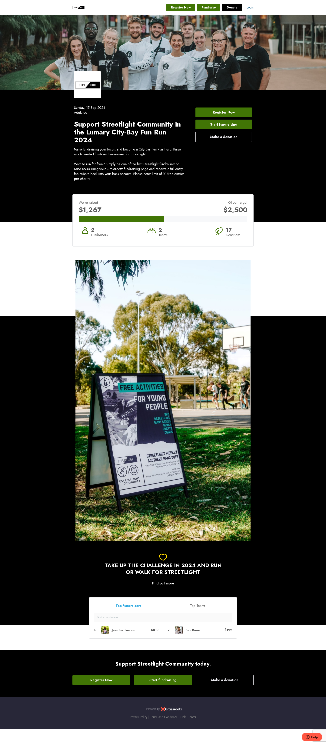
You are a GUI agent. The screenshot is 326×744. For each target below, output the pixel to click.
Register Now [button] (181, 7)
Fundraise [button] (209, 7)
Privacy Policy (138, 717)
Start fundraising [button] (223, 124)
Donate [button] (232, 7)
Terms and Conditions (164, 717)
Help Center (188, 717)
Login (250, 7)
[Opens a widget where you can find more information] (311, 737)
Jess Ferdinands (123, 630)
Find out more (163, 583)
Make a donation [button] (223, 136)
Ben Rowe (193, 630)
